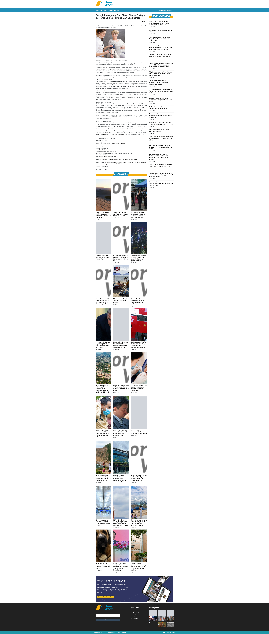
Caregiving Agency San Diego (134, 116)
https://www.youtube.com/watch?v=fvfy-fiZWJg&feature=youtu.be (119, 159)
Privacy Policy (134, 618)
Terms (134, 616)
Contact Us (134, 615)
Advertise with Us (134, 613)
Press (134, 611)
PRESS (111, 10)
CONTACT (117, 10)
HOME (97, 10)
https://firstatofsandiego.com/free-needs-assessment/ (110, 134)
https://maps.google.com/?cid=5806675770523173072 (110, 143)
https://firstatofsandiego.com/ (108, 156)
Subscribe (108, 620)
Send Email (102, 150)
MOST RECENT (104, 10)
